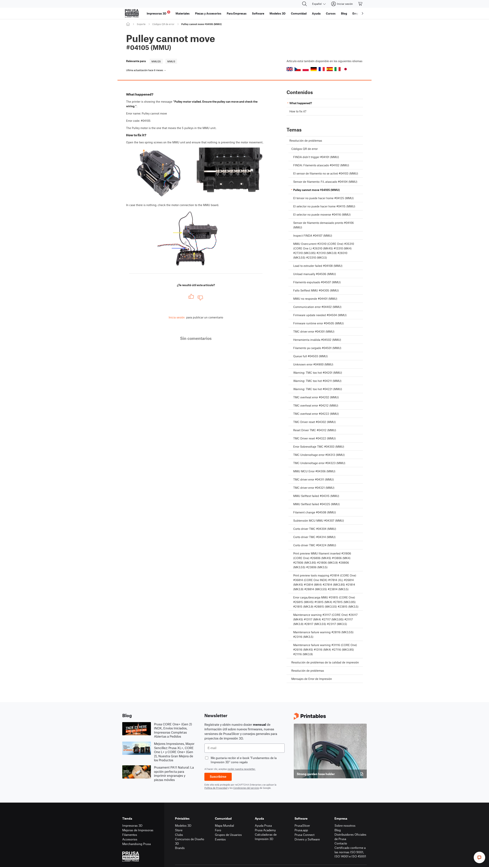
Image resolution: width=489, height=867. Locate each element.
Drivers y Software (307, 839)
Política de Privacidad (215, 787)
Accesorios (129, 839)
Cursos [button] (331, 13)
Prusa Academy (265, 830)
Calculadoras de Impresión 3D (266, 837)
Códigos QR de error (163, 24)
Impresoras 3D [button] (158, 13)
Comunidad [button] (299, 13)
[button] (290, 69)
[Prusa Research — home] (131, 13)
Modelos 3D (183, 825)
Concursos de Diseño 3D (189, 841)
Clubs (179, 834)
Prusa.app (301, 830)
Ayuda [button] (316, 13)
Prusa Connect (304, 834)
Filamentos (129, 834)
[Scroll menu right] (362, 13)
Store (178, 830)
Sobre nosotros (344, 825)
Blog (337, 830)
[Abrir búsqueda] (304, 4)
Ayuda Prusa (263, 825)
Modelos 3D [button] (278, 13)
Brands (180, 848)
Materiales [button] (183, 13)
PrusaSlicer (302, 825)
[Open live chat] (479, 857)
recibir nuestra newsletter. (241, 768)
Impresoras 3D (132, 825)
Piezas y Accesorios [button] (208, 13)
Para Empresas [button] (237, 13)
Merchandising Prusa (136, 844)
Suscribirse (218, 776)
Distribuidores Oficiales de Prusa (350, 837)
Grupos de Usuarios (228, 834)
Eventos (220, 839)
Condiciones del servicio (246, 787)
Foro (218, 830)
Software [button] (258, 13)
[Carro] (360, 4)
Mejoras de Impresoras (137, 830)
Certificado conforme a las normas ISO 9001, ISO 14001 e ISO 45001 (350, 852)
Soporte (141, 24)
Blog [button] (344, 13)
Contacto (340, 843)
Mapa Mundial (224, 825)
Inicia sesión (177, 317)
